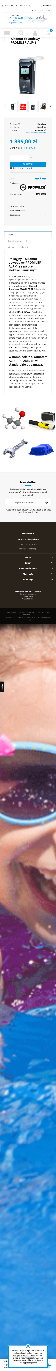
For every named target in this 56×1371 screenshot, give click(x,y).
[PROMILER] (33, 187)
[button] (7, 33)
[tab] (28, 234)
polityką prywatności (28, 512)
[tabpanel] (28, 323)
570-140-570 (29, 545)
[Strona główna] (35, 19)
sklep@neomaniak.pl (15, 22)
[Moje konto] (35, 33)
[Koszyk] (49, 32)
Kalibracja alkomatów (28, 594)
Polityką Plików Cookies (24, 1355)
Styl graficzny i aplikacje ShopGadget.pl (20, 617)
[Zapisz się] (47, 502)
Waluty (34, 10)
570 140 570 (15, 18)
